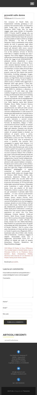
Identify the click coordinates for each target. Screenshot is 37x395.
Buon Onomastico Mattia (22, 254)
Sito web (6, 314)
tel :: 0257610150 (18, 383)
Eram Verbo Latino (20, 257)
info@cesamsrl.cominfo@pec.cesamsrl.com (18, 373)
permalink (15, 262)
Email (5, 308)
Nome (5, 301)
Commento (6, 278)
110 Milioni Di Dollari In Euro (14, 248)
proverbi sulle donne (11, 340)
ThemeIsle (26, 391)
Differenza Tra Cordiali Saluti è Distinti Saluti (18, 249)
